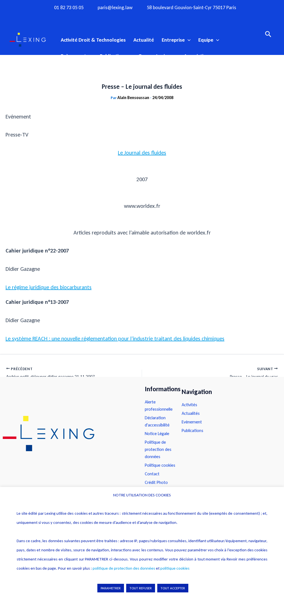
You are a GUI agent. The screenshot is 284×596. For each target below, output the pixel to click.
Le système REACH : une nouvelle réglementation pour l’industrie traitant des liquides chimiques (115, 338)
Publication (112, 56)
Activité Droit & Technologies (93, 40)
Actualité (143, 40)
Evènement (73, 56)
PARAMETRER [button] (111, 588)
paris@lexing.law (115, 7)
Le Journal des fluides (142, 152)
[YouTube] (152, 17)
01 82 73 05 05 (68, 7)
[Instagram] (131, 17)
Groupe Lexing (154, 56)
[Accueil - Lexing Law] (68, 433)
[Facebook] (120, 17)
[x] (142, 17)
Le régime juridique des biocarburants (49, 287)
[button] (188, 40)
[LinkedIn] (163, 17)
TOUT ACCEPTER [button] (173, 588)
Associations (197, 56)
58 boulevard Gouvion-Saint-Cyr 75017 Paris (191, 7)
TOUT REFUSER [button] (141, 588)
